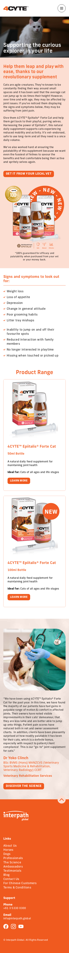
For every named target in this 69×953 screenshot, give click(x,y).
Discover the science (24, 786)
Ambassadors (13, 866)
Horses (8, 850)
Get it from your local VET (28, 173)
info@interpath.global (17, 918)
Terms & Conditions (17, 887)
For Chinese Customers (20, 883)
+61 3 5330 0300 (14, 908)
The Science (12, 862)
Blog (6, 875)
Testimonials (12, 871)
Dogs (6, 854)
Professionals (13, 858)
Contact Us (11, 879)
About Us (10, 845)
